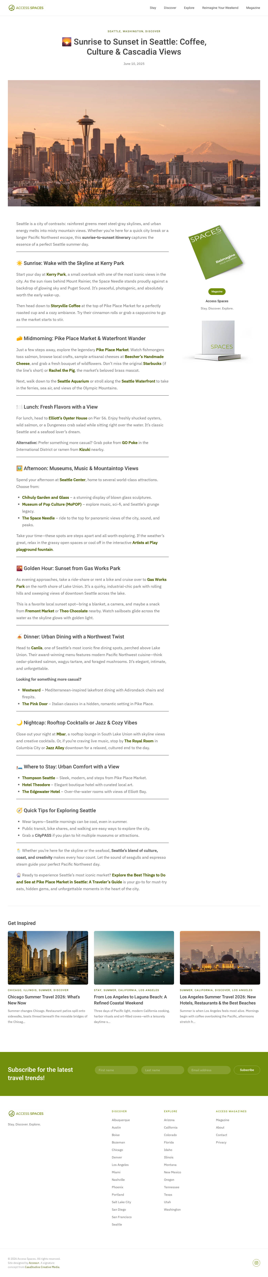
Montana (170, 1165)
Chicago (15, 990)
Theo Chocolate (74, 610)
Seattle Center (73, 479)
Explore (189, 7)
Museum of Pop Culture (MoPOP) (52, 504)
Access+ (34, 1263)
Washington (133, 31)
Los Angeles (149, 990)
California (127, 990)
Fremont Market (39, 610)
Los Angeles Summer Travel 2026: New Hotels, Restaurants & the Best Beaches (218, 1000)
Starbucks (152, 363)
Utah (167, 1202)
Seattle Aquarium (73, 381)
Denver (117, 1157)
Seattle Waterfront (138, 381)
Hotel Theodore (36, 784)
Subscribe (247, 1070)
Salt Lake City (121, 1202)
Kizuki (84, 449)
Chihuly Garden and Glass (45, 497)
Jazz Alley (55, 747)
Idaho (168, 1150)
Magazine (253, 7)
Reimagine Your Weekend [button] (220, 7)
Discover (170, 7)
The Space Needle (38, 518)
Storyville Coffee (65, 305)
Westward (31, 690)
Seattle (114, 31)
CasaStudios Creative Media (42, 1267)
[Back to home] (27, 8)
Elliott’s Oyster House (68, 418)
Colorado (170, 1135)
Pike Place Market (112, 349)
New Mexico (172, 1172)
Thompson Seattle (38, 777)
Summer (45, 990)
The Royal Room (139, 740)
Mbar (61, 734)
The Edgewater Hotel (41, 791)
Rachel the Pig (62, 370)
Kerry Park (56, 274)
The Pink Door (35, 703)
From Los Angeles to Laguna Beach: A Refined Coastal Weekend (130, 1000)
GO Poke (130, 442)
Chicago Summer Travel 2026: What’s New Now (44, 1000)
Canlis (36, 647)
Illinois (30, 990)
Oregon (169, 1180)
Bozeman (118, 1142)
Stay (153, 7)
